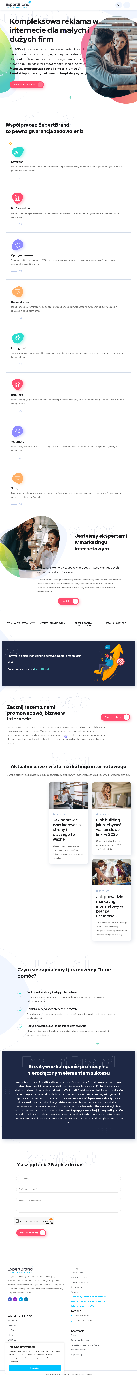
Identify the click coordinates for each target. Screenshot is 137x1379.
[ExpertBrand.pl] (18, 4)
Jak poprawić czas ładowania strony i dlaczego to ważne (67, 829)
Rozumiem (34, 1368)
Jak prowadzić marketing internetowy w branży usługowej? (109, 906)
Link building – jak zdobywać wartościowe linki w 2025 (109, 827)
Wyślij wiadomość (29, 1232)
